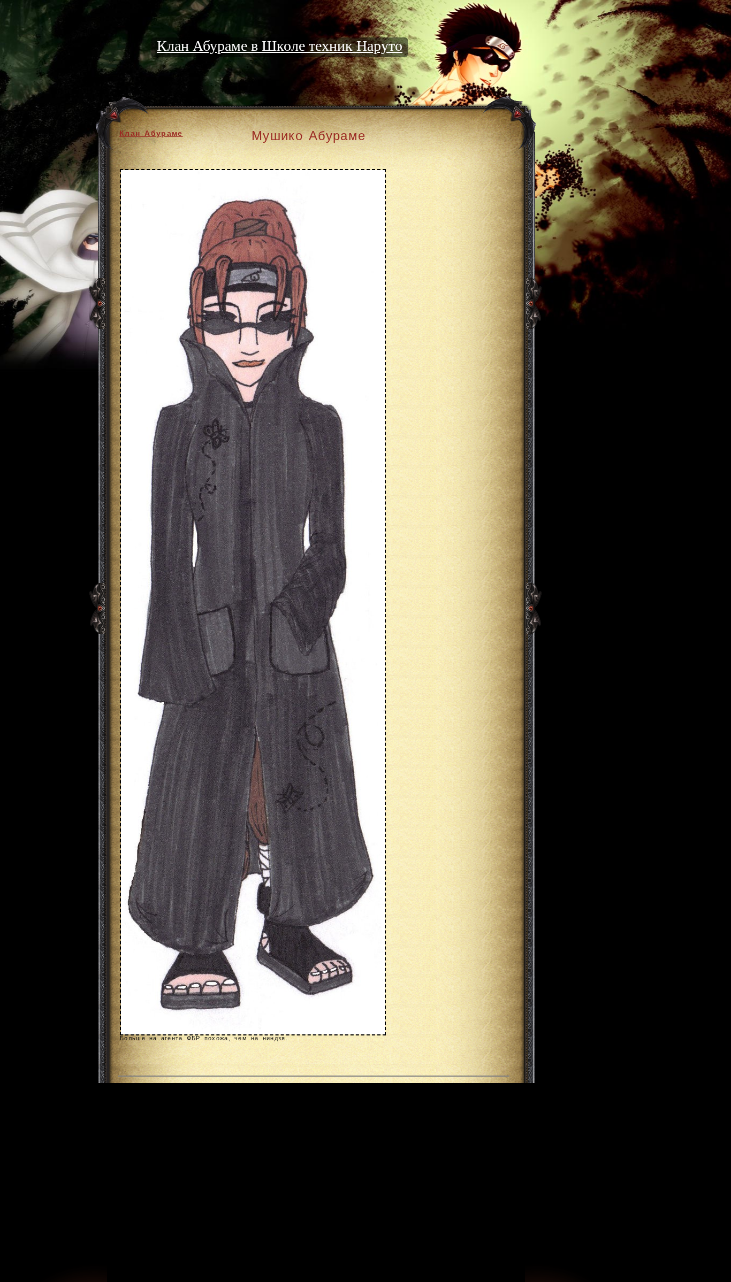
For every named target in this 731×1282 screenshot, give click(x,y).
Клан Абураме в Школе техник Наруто (279, 45)
